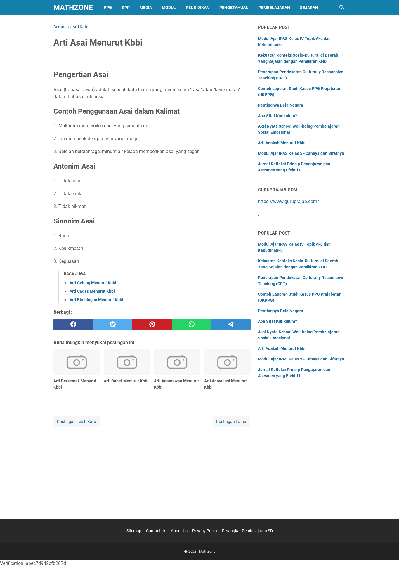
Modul (169, 7)
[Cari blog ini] (342, 7)
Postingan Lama (231, 421)
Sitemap (133, 530)
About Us (179, 530)
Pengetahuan (234, 7)
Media (146, 7)
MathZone (73, 7)
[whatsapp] (191, 324)
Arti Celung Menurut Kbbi (93, 282)
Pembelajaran (274, 7)
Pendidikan (197, 7)
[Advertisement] (152, 469)
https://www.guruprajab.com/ (288, 201)
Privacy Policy (204, 530)
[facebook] (73, 324)
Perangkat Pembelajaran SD (247, 530)
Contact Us (156, 530)
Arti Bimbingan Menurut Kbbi (96, 299)
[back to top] (387, 554)
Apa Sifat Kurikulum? (277, 115)
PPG (108, 7)
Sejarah (309, 7)
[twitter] (112, 324)
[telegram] (231, 324)
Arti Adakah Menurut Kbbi (282, 143)
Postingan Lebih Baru (76, 421)
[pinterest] (152, 324)
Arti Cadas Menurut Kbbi (92, 291)
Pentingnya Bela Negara (280, 105)
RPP (126, 7)
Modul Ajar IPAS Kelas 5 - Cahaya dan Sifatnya (301, 153)
